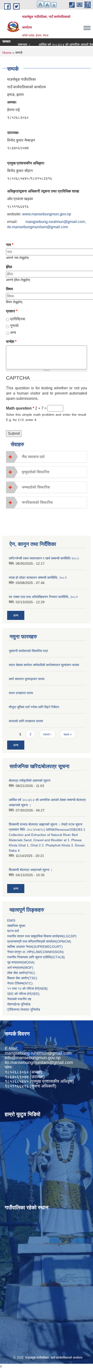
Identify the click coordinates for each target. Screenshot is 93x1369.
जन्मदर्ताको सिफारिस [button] (36, 487)
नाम (9, 245)
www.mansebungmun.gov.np (46, 214)
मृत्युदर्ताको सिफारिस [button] (35, 472)
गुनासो (14, 326)
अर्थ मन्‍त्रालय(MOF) (20, 967)
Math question (20, 408)
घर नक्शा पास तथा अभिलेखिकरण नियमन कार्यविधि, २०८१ (43, 597)
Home (6, 52)
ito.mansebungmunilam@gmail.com (37, 227)
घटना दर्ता (13, 931)
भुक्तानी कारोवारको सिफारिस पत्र (28, 651)
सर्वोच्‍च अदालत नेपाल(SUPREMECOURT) (35, 947)
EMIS (11, 920)
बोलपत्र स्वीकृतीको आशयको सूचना (29, 780)
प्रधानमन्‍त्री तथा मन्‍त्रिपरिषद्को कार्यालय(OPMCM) (39, 941)
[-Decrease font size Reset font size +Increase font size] (44, 7)
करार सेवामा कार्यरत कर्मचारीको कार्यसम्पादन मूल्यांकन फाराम (44, 665)
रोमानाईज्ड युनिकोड (19, 1004)
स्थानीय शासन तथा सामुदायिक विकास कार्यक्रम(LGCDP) (42, 936)
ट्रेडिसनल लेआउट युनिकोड (23, 1009)
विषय (9, 289)
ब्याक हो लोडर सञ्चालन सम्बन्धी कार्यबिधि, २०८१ (38, 577)
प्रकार (11, 311)
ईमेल (9, 267)
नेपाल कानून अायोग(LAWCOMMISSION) (35, 952)
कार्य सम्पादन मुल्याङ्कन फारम (26, 679)
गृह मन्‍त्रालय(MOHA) (21, 962)
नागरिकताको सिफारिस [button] (37, 502)
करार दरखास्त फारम (21, 693)
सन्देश (11, 342)
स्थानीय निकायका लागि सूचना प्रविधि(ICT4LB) (36, 957)
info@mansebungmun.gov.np (33, 1057)
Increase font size (40, 4)
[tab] (46, 456)
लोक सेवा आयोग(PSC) (21, 973)
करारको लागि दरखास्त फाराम (26, 721)
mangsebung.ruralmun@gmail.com (55, 222)
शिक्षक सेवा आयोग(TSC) (22, 978)
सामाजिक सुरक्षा (16, 926)
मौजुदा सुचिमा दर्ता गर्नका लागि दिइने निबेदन (34, 707)
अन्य (13, 333)
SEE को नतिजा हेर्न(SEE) (23, 994)
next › (47, 734)
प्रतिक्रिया (17, 319)
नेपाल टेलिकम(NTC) (20, 983)
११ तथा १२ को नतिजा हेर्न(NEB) (27, 988)
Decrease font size (54, 4)
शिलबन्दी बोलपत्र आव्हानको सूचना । (30, 870)
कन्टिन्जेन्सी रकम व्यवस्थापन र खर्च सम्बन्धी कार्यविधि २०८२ (44, 558)
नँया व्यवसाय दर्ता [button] (33, 457)
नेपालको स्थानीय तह (19, 999)
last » (68, 734)
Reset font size (47, 4)
